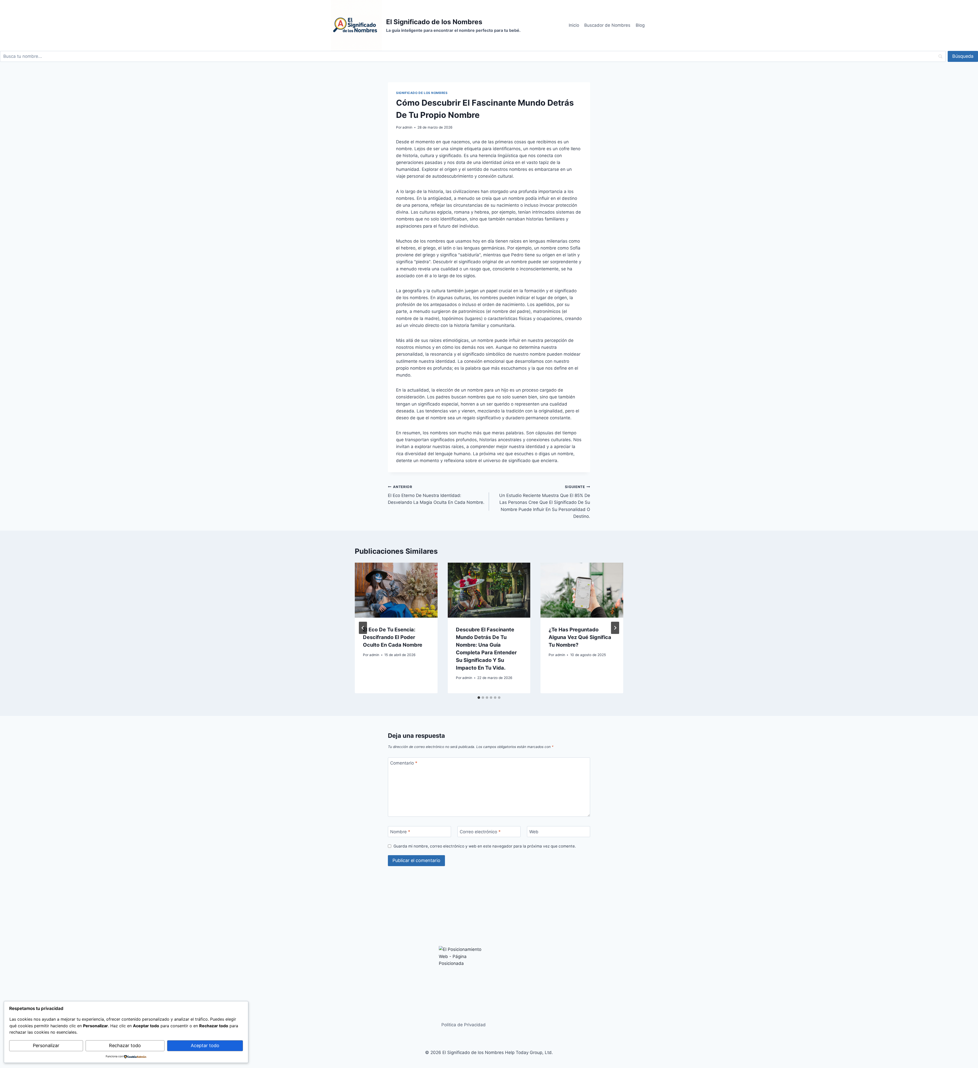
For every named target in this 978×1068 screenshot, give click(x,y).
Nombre (400, 831)
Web (533, 831)
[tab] (479, 697)
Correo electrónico (480, 831)
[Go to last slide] (363, 628)
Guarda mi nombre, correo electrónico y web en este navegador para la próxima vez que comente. (484, 846)
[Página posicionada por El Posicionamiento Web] (489, 971)
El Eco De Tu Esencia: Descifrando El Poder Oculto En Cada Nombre (392, 637)
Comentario (403, 763)
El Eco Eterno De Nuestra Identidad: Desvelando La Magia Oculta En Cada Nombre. (436, 495)
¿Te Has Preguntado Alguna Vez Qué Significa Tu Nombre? (580, 637)
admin (407, 127)
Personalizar (46, 1045)
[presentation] (396, 590)
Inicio (574, 25)
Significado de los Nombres (421, 93)
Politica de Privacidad (463, 1024)
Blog (640, 25)
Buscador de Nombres (607, 25)
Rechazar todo (125, 1045)
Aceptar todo (205, 1045)
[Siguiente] (615, 628)
